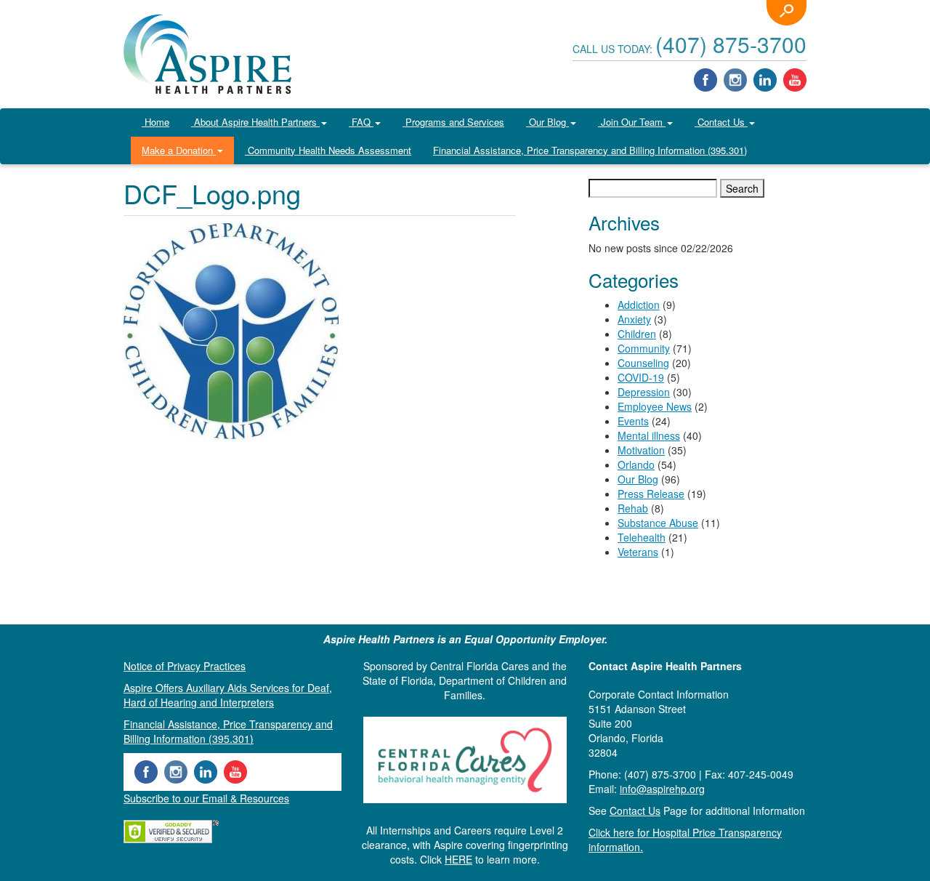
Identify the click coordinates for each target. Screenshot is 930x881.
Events (633, 421)
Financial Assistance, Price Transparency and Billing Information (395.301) (590, 150)
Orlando (636, 464)
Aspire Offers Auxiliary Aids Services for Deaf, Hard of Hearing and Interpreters (228, 694)
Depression (644, 392)
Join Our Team (632, 122)
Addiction (639, 304)
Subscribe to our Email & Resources (206, 798)
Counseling (643, 362)
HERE (458, 859)
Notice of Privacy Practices (185, 666)
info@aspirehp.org (662, 788)
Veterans (638, 551)
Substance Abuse (658, 522)
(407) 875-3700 (730, 44)
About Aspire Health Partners (255, 122)
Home (155, 122)
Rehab (633, 508)
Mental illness (649, 435)
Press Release (651, 493)
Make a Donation (179, 150)
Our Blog (547, 122)
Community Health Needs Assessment (328, 150)
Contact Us (721, 122)
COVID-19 (641, 377)
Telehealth (642, 537)
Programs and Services (453, 122)
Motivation (641, 450)
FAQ (361, 122)
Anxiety (634, 319)
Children (637, 333)
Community (644, 348)
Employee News (655, 406)
